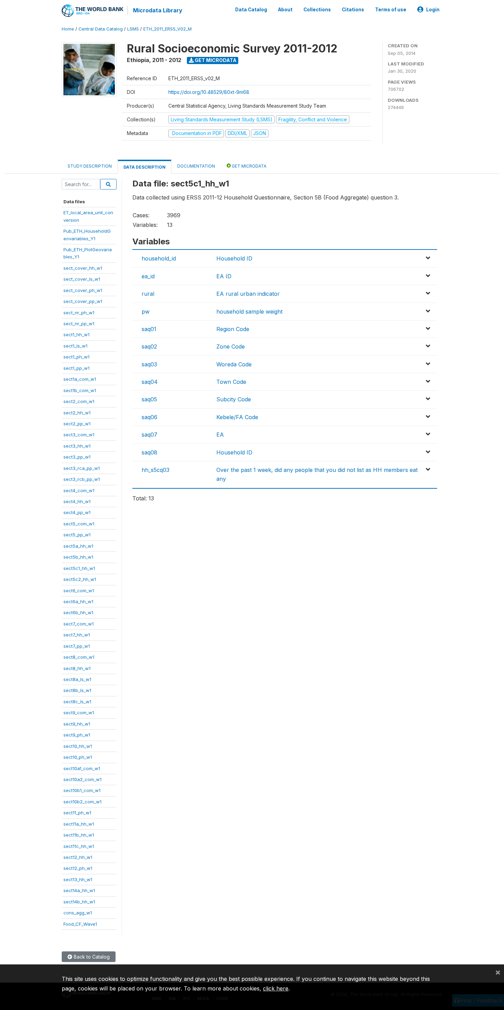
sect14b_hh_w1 (79, 901)
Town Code (231, 381)
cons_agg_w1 (77, 912)
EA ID (223, 276)
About (285, 9)
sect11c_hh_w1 (78, 846)
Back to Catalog (91, 957)
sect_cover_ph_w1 (82, 290)
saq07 (149, 434)
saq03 (149, 364)
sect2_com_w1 (78, 401)
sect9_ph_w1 (76, 735)
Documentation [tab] (196, 166)
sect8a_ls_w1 (77, 679)
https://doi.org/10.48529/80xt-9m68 (208, 92)
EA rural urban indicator (248, 293)
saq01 (149, 329)
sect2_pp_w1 (77, 423)
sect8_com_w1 (78, 657)
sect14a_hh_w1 (79, 890)
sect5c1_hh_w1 (79, 568)
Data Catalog (251, 9)
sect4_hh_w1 (77, 501)
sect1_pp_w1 (76, 368)
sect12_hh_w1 (77, 857)
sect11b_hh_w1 (78, 835)
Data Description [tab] (144, 167)
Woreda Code (234, 364)
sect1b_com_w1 (79, 390)
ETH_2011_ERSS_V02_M (167, 29)
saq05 (149, 399)
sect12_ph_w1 (77, 868)
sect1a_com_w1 (79, 379)
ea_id (148, 276)
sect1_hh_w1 (76, 334)
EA (220, 434)
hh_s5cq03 (155, 469)
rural (148, 293)
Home (68, 29)
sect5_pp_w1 (77, 534)
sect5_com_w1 (78, 523)
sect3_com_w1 (78, 434)
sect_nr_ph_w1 (78, 312)
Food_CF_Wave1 (80, 924)
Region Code (232, 329)
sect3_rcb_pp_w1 (81, 479)
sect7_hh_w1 (76, 634)
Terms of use (390, 9)
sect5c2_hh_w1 (79, 579)
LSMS (133, 29)
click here (275, 988)
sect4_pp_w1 (77, 512)
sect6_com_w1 (78, 590)
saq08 (149, 452)
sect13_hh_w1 (77, 879)
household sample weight (249, 311)
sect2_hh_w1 (77, 412)
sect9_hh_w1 (76, 724)
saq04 (150, 381)
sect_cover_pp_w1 (82, 301)
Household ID (234, 258)
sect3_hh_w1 (77, 446)
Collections (317, 9)
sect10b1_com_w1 (81, 790)
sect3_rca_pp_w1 (81, 468)
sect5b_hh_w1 (78, 557)
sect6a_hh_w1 (78, 601)
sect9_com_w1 (78, 712)
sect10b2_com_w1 (82, 801)
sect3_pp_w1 (77, 457)
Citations (353, 9)
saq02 (149, 346)
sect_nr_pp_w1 (78, 323)
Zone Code (230, 346)
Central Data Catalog (101, 29)
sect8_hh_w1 (77, 668)
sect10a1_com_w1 (81, 768)
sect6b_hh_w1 (78, 612)
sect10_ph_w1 (77, 757)
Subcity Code (233, 399)
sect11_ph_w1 (77, 812)
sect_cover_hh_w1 (82, 268)
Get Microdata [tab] (248, 166)
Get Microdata (215, 60)
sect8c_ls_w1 (77, 701)
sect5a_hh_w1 (78, 546)
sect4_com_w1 (78, 490)
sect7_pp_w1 (76, 646)
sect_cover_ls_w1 (81, 279)
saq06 (149, 417)
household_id (159, 258)
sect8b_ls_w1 (77, 690)
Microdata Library (157, 10)
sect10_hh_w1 (77, 746)
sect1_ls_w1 (75, 346)
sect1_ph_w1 (76, 357)
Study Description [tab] (90, 166)
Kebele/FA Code (237, 417)
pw (145, 311)
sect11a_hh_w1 (78, 824)
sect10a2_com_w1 (82, 779)
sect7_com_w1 (78, 623)
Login (433, 9)
